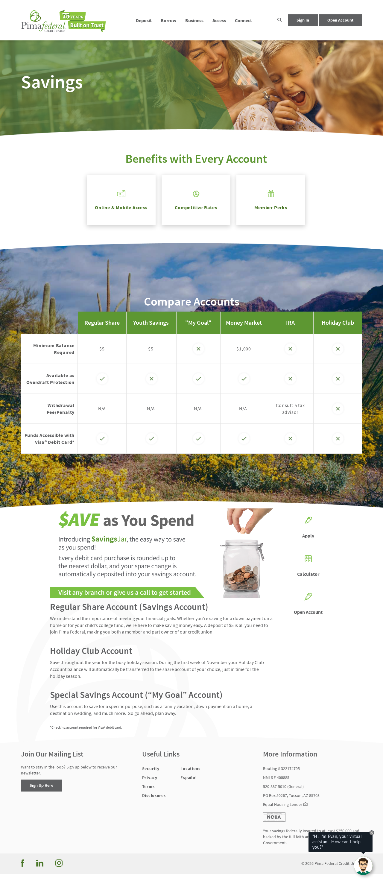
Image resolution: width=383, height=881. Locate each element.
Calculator (308, 574)
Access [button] (219, 20)
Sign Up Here (41, 785)
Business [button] (194, 20)
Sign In (303, 20)
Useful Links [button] (161, 754)
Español (188, 777)
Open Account (340, 20)
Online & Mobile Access (121, 207)
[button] (279, 20)
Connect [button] (243, 20)
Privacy (149, 777)
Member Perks (270, 207)
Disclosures (154, 795)
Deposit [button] (144, 20)
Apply (308, 536)
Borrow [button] (168, 20)
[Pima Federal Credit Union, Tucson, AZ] (64, 20)
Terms (148, 786)
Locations (190, 768)
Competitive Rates (196, 207)
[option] (191, 81)
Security (150, 768)
